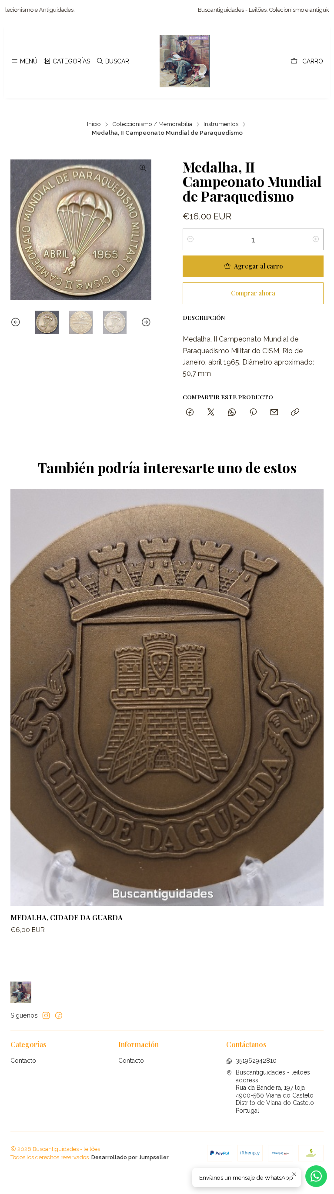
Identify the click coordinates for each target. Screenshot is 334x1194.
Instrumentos (221, 124)
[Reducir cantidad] (190, 239)
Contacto (23, 1060)
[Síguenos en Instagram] (46, 1015)
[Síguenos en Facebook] (58, 1015)
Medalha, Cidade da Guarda (66, 917)
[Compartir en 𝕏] (211, 412)
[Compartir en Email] (274, 412)
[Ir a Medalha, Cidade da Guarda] (167, 697)
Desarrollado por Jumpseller (130, 1157)
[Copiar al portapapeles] (295, 412)
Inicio (94, 124)
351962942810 (256, 1060)
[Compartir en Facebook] (190, 412)
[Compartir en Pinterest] (253, 412)
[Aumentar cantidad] (315, 239)
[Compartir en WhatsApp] (232, 412)
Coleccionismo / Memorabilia (152, 124)
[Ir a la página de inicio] (185, 61)
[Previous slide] (16, 322)
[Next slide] (144, 322)
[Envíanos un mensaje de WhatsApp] (316, 1176)
